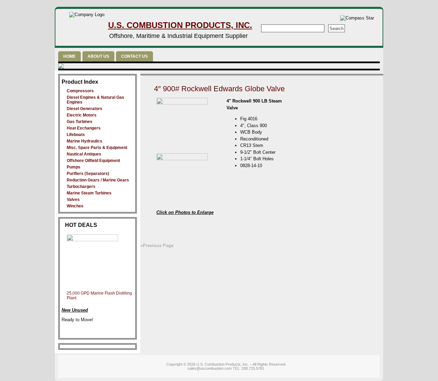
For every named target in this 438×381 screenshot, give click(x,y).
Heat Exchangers (84, 128)
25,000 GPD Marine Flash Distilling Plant (99, 295)
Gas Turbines (79, 121)
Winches (75, 206)
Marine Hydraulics (84, 141)
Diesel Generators (84, 108)
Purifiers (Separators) (88, 173)
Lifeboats (76, 134)
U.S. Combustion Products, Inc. (180, 25)
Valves (73, 199)
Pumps (73, 167)
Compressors (80, 91)
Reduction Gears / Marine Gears (98, 180)
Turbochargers (81, 186)
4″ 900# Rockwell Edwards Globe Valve (219, 88)
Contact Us (134, 56)
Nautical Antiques (84, 154)
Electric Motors (81, 115)
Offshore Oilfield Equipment (93, 160)
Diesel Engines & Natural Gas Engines (95, 100)
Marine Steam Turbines (89, 193)
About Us (98, 56)
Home (69, 56)
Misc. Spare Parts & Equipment (97, 147)
